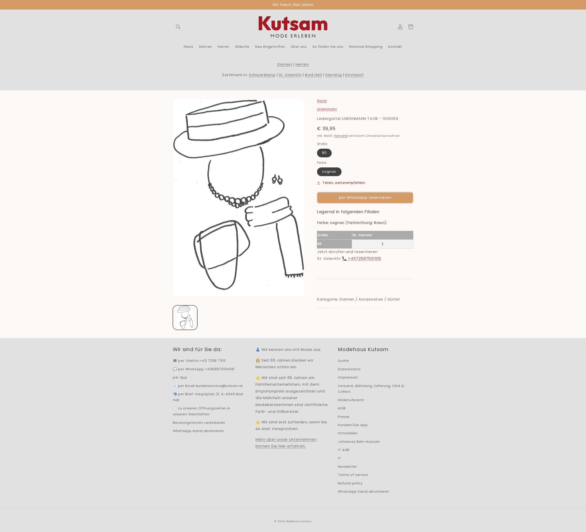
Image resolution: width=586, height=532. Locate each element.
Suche (343, 360)
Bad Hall (313, 75)
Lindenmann (327, 109)
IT (339, 458)
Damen (284, 64)
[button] (178, 26)
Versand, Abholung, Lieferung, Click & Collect (371, 389)
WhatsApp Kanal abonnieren (198, 431)
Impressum (348, 377)
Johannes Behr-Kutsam (359, 441)
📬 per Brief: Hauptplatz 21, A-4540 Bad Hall (208, 397)
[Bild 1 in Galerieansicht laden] (185, 317)
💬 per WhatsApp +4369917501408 (203, 369)
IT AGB (344, 450)
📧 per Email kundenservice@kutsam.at (208, 386)
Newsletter (347, 466)
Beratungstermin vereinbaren (199, 422)
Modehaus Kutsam (299, 521)
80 (324, 152)
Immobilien (348, 433)
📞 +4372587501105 (361, 258)
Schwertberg (262, 75)
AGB (341, 408)
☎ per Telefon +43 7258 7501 (199, 360)
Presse (344, 416)
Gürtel (322, 101)
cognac (329, 171)
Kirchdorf (354, 75)
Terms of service (353, 475)
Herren (302, 64)
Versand (341, 136)
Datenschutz (349, 369)
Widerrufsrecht (351, 400)
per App (180, 377)
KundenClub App (353, 425)
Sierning (333, 75)
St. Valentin (290, 75)
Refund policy (350, 483)
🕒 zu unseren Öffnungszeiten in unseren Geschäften (201, 411)
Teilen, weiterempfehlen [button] (344, 182)
